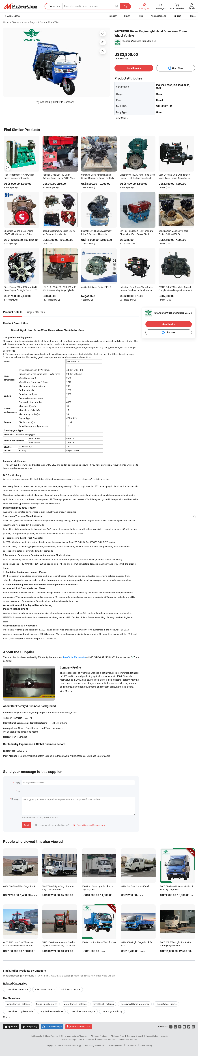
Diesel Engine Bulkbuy (112, 1011)
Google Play (29, 1026)
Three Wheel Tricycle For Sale (19, 1011)
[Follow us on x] (175, 1026)
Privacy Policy (146, 1045)
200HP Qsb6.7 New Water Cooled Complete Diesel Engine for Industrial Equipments (176, 289)
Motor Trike (53, 22)
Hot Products (36, 1036)
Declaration (131, 1045)
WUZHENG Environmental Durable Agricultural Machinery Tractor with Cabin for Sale (59, 945)
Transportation (19, 22)
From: (17, 782)
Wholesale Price (117, 1036)
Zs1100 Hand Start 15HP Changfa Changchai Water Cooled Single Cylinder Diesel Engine (136, 232)
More (6, 1017)
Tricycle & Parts (37, 22)
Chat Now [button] (177, 68)
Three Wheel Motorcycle (17, 989)
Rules (193, 15)
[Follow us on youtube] (184, 1026)
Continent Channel (135, 1036)
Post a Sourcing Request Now (89, 825)
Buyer (127, 15)
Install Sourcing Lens (80, 1026)
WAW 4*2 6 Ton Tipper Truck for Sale (99, 942)
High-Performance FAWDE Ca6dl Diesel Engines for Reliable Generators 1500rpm (19, 176)
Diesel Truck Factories (103, 1003)
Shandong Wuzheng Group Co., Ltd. (139, 40)
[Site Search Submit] (125, 6)
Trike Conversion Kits (45, 989)
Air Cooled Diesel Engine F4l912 (96, 287)
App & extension (158, 15)
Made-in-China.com (86, 1039)
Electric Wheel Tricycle (166, 1003)
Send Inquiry (134, 68)
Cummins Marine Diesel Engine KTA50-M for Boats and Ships (18, 232)
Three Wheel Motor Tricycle (82, 1011)
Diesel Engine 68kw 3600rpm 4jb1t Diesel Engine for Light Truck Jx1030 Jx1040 (21, 289)
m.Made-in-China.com (106, 1039)
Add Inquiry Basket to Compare (57, 102)
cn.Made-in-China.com (128, 1039)
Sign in (192, 8)
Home (6, 22)
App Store (11, 1026)
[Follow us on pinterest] (188, 1026)
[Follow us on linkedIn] (193, 1026)
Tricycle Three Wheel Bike (51, 1011)
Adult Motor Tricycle (70, 989)
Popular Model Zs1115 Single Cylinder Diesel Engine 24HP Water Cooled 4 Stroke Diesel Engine (59, 176)
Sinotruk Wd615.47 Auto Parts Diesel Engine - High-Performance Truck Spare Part (137, 176)
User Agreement (116, 1045)
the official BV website (74, 657)
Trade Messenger (52, 1026)
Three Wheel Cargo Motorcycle (134, 1003)
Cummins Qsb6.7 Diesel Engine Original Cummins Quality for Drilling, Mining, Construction (98, 176)
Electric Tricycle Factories (18, 1003)
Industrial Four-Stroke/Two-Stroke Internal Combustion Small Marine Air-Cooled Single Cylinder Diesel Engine (136, 289)
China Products (51, 1036)
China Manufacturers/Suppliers (74, 1036)
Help (141, 15)
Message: (15, 799)
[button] (116, 6)
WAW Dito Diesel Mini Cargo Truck (19, 886)
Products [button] (53, 6)
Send (26, 825)
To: (18, 790)
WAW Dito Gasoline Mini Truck (135, 886)
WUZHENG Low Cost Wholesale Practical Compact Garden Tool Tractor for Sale (18, 945)
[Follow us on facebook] (170, 1026)
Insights (164, 1036)
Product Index (152, 1036)
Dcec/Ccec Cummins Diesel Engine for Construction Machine (59, 232)
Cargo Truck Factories (46, 1003)
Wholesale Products (99, 1036)
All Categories (13, 15)
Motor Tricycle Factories (75, 1003)
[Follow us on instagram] (179, 1026)
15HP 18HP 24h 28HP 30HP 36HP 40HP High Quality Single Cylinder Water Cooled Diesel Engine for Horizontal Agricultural (59, 289)
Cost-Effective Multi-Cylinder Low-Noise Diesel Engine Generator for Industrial (175, 176)
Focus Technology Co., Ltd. (77, 1045)
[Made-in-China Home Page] (20, 6)
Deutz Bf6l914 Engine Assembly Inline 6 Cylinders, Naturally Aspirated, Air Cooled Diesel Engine (97, 232)
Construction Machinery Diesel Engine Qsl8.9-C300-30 (173, 232)
